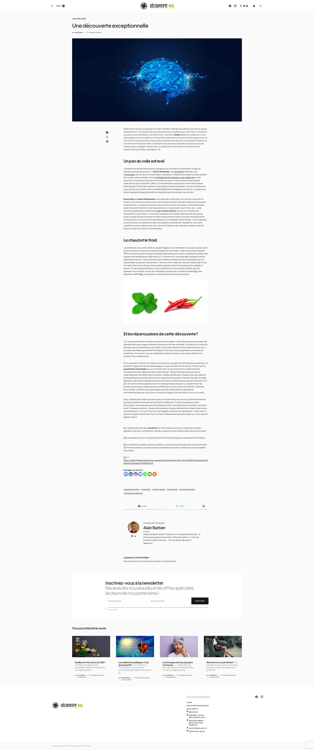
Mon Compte (192, 709)
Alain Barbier (154, 527)
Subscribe (200, 601)
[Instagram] (235, 6)
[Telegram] (140, 474)
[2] (166, 247)
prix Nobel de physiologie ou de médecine (174, 177)
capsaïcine (145, 489)
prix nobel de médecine (133, 493)
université (179, 171)
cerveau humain (158, 489)
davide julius (172, 489)
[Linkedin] (131, 474)
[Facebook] (230, 6)
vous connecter (141, 561)
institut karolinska (187, 489)
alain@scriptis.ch (147, 543)
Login (189, 702)
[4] (142, 274)
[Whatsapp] (145, 474)
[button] (51, 6)
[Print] (154, 474)
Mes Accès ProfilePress (198, 706)
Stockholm (130, 174)
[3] (196, 271)
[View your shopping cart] (254, 5)
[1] (164, 189)
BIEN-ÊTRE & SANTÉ (79, 18)
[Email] (150, 474)
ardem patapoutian (131, 489)
